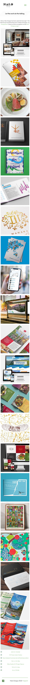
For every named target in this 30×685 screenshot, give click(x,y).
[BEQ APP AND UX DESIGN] (15, 280)
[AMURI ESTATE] (15, 670)
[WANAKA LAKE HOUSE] (15, 220)
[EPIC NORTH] (15, 369)
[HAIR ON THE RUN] (15, 661)
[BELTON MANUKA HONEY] (15, 428)
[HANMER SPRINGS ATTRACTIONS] (15, 635)
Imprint (25, 681)
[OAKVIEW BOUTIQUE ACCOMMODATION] (15, 43)
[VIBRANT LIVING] (15, 667)
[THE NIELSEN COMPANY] (15, 191)
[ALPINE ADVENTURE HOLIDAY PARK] (15, 546)
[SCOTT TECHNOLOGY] (15, 250)
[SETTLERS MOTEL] (15, 339)
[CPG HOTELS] (15, 102)
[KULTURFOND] (15, 487)
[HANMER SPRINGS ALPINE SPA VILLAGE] (15, 309)
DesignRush (4, 24)
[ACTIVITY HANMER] (15, 652)
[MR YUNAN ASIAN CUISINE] (15, 655)
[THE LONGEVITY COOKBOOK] (15, 398)
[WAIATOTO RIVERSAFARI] (15, 606)
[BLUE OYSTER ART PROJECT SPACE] (15, 664)
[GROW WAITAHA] (15, 72)
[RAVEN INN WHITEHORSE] (15, 131)
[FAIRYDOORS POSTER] (15, 517)
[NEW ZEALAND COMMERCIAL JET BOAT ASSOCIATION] (15, 658)
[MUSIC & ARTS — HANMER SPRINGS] (15, 161)
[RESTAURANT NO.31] (15, 458)
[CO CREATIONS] (15, 576)
